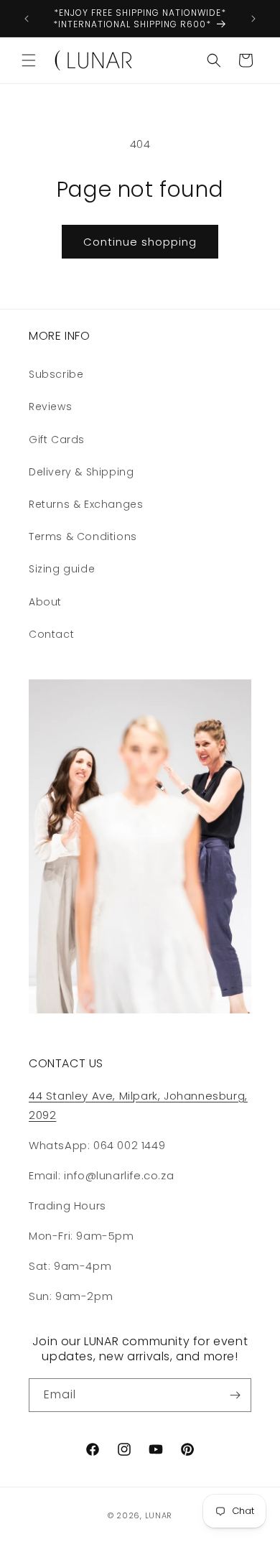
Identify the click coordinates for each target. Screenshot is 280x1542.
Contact (51, 634)
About (45, 602)
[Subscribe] (235, 1395)
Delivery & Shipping (81, 472)
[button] (29, 60)
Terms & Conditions (83, 536)
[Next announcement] (253, 18)
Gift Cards (57, 439)
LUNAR (159, 1515)
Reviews (50, 406)
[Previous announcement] (26, 18)
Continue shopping (140, 241)
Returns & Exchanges (86, 504)
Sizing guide (62, 569)
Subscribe (56, 374)
